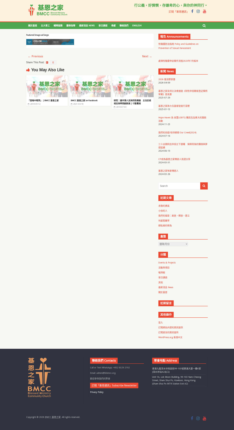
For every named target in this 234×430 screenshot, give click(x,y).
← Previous (35, 56)
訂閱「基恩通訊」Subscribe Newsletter (114, 385)
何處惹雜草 (164, 220)
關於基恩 (32, 25)
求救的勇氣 (164, 205)
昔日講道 (103, 25)
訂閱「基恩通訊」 (179, 11)
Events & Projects (167, 262)
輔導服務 (58, 25)
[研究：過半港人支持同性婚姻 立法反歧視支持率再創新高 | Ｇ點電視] (133, 77)
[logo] (39, 359)
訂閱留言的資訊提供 (168, 332)
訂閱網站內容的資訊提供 (170, 327)
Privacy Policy (96, 392)
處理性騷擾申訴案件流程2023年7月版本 (178, 61)
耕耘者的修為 (165, 225)
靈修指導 (70, 25)
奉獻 (113, 25)
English (137, 25)
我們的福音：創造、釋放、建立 (174, 215)
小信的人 (162, 210)
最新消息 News (87, 25)
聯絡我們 (124, 25)
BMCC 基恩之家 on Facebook (84, 100)
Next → (147, 56)
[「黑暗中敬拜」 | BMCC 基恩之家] (47, 77)
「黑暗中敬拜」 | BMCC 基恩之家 (43, 100)
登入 (160, 322)
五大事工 (45, 25)
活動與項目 (164, 267)
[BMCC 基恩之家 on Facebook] (90, 77)
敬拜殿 (161, 272)
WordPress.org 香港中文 (170, 337)
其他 (160, 282)
